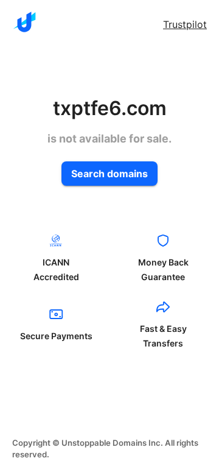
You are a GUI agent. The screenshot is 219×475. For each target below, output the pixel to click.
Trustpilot (185, 24)
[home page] (24, 22)
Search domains (109, 173)
